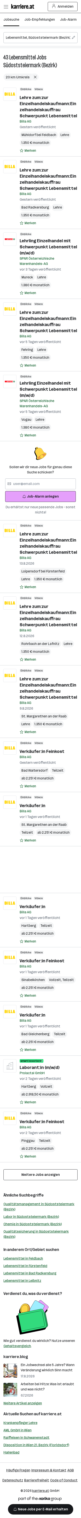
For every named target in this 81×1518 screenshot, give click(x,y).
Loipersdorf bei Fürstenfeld (43, 571)
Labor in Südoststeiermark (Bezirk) (31, 1217)
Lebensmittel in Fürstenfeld (25, 1266)
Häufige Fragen (18, 1470)
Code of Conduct (64, 1480)
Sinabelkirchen (33, 980)
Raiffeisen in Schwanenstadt (26, 1438)
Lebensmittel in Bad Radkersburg (29, 1273)
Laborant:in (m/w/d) (39, 1067)
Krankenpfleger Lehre (20, 1423)
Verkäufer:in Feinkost (42, 751)
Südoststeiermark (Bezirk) (30, 65)
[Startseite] (23, 6)
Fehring (27, 350)
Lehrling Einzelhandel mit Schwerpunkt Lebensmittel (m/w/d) (48, 247)
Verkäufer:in (32, 805)
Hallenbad (11, 1452)
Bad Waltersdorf (34, 770)
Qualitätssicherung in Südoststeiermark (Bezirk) (36, 1234)
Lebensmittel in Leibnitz (22, 1281)
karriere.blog (15, 1356)
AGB (70, 1470)
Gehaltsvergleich (17, 1346)
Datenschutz (12, 1480)
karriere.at (51, 1414)
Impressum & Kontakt (48, 1470)
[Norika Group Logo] (40, 1500)
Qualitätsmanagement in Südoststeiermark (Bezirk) (38, 1206)
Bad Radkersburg (35, 207)
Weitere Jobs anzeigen (40, 1175)
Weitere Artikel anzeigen (22, 1403)
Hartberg (28, 926)
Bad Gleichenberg (35, 1034)
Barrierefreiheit (36, 1480)
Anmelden (65, 6)
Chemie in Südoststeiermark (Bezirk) (32, 1224)
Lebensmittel (22, 57)
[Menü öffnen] (6, 7)
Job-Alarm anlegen (43, 496)
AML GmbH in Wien (17, 1430)
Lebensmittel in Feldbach (23, 1258)
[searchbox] (40, 37)
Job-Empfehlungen (39, 19)
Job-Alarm (68, 19)
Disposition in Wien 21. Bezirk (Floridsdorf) (36, 1445)
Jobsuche (11, 19)
